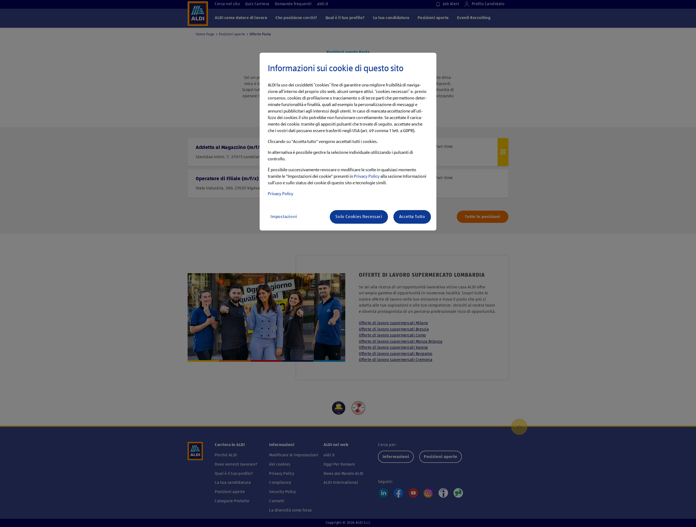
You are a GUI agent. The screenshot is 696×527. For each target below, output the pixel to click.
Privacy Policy (367, 176)
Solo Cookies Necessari (358, 217)
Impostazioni (284, 217)
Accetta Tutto (412, 217)
